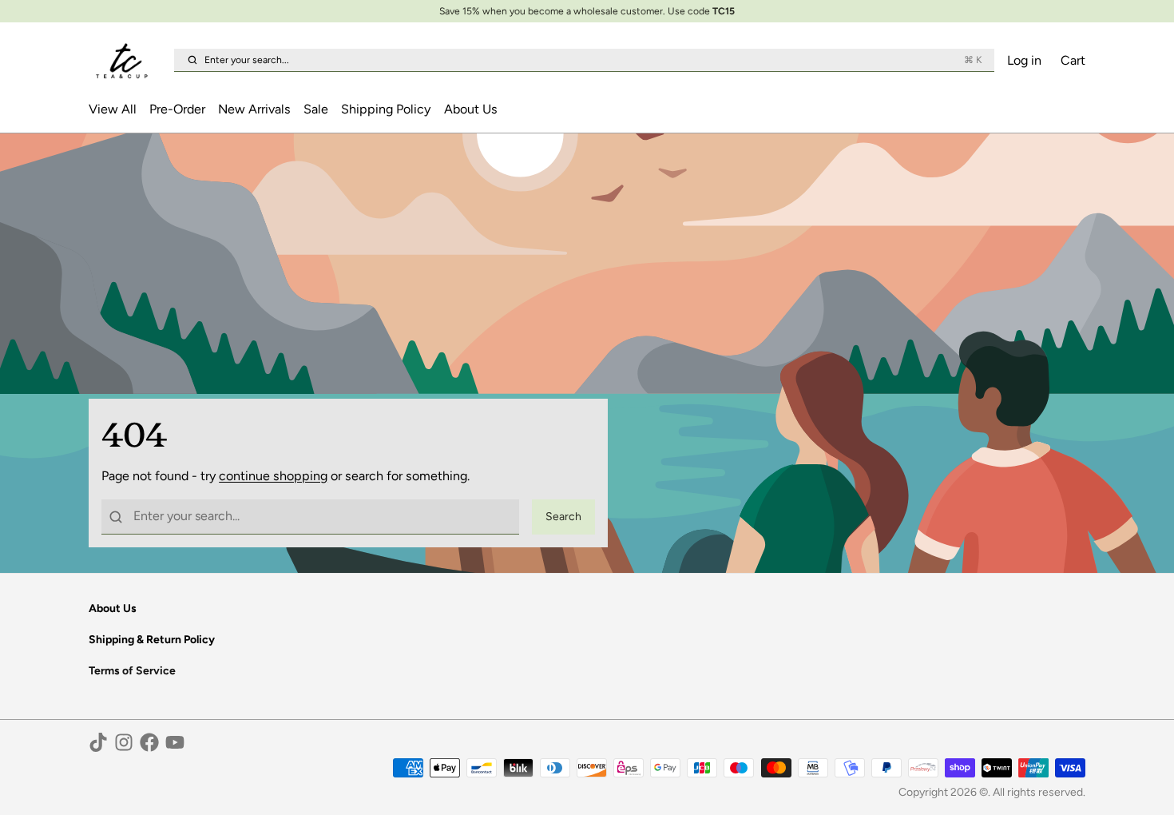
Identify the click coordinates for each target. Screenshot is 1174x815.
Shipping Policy (385, 109)
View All (113, 109)
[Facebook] (149, 742)
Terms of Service (132, 671)
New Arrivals (254, 109)
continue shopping (273, 475)
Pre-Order (177, 109)
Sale (315, 109)
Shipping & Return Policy (152, 639)
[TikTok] (98, 742)
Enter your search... (593, 60)
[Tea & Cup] (128, 61)
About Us (471, 109)
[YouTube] (174, 742)
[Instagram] (123, 742)
